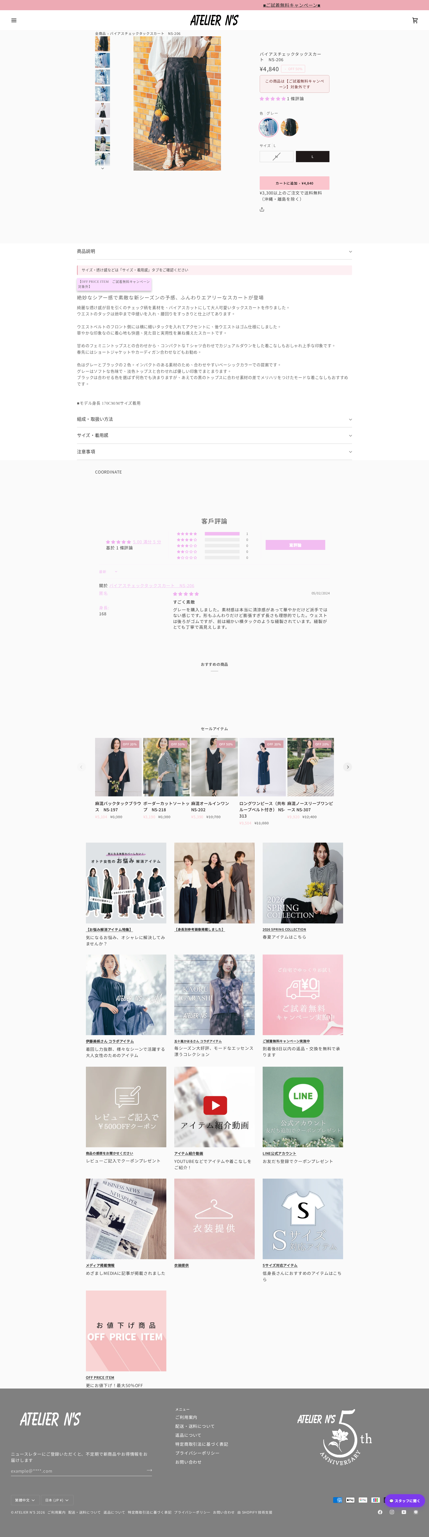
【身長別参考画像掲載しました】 (199, 929)
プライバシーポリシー (197, 1453)
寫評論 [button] (295, 545)
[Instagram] (392, 1512)
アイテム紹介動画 (188, 1153)
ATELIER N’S (25, 1512)
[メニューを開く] (18, 20)
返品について (188, 1435)
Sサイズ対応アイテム (280, 1265)
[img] (186, 594)
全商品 (100, 33)
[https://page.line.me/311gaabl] (416, 1512)
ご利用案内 (186, 1417)
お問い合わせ (188, 1462)
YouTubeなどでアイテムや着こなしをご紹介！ (213, 1164)
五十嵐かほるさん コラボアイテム (198, 1041)
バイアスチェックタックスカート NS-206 (151, 585)
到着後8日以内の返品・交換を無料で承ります (301, 1052)
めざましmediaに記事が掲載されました (126, 1273)
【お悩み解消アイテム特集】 (109, 929)
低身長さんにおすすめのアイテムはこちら (302, 1276)
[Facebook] (380, 1512)
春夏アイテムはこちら (289, 937)
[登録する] (148, 1470)
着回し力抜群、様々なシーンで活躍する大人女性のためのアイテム (125, 1052)
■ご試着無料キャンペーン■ (162, 5)
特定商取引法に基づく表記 (201, 1444)
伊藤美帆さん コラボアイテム (110, 1041)
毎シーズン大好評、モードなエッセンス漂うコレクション (214, 1051)
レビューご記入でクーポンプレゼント (126, 1161)
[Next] (347, 767)
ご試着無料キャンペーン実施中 (286, 1041)
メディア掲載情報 (100, 1265)
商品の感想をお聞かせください (109, 1153)
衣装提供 (181, 1265)
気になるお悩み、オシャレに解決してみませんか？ (125, 940)
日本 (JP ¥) (54, 1499)
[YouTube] (404, 1512)
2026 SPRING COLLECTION (284, 929)
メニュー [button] (182, 1409)
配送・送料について (195, 1426)
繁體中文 (22, 1499)
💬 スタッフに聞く (405, 1500)
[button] (273, 98)
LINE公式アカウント (279, 1153)
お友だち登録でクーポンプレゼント (303, 1161)
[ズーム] (177, 103)
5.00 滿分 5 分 (147, 542)
